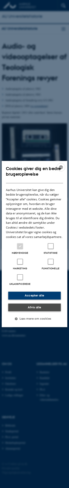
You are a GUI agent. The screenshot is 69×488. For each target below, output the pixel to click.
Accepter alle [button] (34, 295)
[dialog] (34, 244)
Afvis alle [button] (34, 307)
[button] (34, 318)
